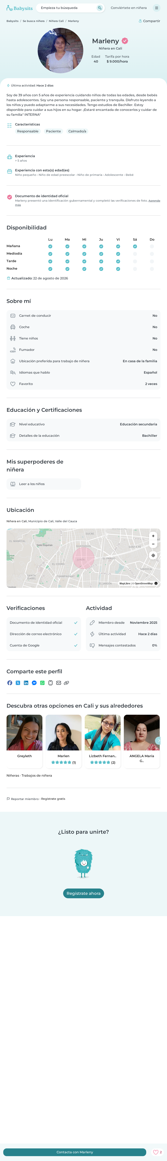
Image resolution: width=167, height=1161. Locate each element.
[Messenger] (34, 682)
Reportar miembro (24, 799)
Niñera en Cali (110, 48)
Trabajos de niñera (37, 775)
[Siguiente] (159, 741)
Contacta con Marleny (75, 1152)
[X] (18, 682)
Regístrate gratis (53, 799)
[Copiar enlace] (66, 682)
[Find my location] (153, 555)
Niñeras (13, 775)
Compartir (151, 21)
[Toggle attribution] (156, 583)
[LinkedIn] (26, 682)
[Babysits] (20, 8)
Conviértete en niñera (129, 8)
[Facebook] (10, 682)
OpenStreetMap (144, 583)
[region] (83, 558)
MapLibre (125, 583)
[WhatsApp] (42, 682)
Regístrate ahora (84, 893)
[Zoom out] (153, 544)
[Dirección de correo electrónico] (58, 682)
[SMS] (50, 682)
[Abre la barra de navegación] (156, 8)
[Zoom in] (153, 536)
